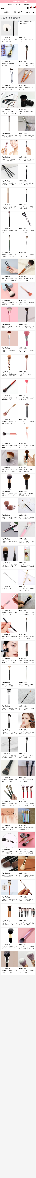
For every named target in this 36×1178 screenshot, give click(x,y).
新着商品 (6, 12)
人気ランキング (30, 12)
